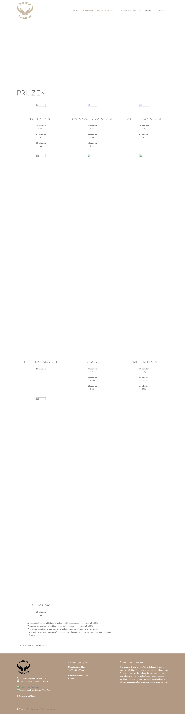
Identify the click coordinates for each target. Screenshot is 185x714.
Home (76, 10)
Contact (161, 10)
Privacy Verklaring (48, 709)
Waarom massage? (106, 10)
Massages (88, 10)
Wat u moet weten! (131, 10)
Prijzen (148, 10)
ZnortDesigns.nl (33, 709)
